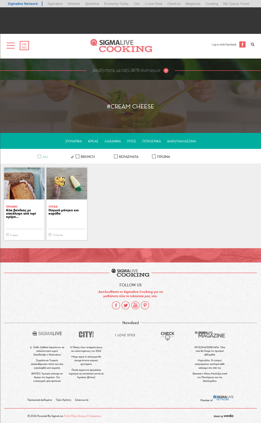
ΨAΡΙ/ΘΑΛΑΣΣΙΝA (181, 141)
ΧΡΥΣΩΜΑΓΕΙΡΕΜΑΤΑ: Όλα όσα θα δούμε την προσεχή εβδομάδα (209, 351)
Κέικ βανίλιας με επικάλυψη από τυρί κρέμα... (21, 214)
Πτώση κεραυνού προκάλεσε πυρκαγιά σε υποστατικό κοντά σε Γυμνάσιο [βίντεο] (86, 373)
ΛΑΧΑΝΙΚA (113, 141)
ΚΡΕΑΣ (93, 141)
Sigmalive (55, 4)
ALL (46, 157)
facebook (116, 305)
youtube (135, 305)
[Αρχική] (121, 51)
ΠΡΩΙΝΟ (12, 206)
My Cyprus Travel (236, 4)
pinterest (145, 305)
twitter (126, 305)
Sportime (92, 4)
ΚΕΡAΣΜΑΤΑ (128, 157)
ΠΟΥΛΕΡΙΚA (151, 141)
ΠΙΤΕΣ (131, 141)
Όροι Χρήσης (63, 400)
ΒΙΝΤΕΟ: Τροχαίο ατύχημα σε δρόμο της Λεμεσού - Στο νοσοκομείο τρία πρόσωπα (47, 377)
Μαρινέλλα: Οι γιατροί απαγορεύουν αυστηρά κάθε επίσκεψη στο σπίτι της (210, 364)
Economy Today (116, 4)
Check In (173, 4)
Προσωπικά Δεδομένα (40, 400)
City (137, 4)
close (166, 70)
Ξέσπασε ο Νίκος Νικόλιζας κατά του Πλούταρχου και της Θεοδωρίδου (209, 377)
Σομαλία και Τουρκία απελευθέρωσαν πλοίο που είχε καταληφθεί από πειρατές (47, 364)
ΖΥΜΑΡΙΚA (73, 141)
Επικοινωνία (81, 400)
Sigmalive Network (23, 4)
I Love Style (153, 4)
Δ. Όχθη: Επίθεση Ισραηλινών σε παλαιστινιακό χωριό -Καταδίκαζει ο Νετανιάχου (47, 351)
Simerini (73, 4)
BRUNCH (88, 157)
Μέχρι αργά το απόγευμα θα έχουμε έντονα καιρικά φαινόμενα (86, 360)
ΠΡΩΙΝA (163, 157)
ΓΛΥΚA (53, 206)
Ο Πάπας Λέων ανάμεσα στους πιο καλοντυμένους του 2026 (86, 349)
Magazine (193, 4)
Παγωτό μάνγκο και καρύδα (64, 212)
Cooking (212, 4)
